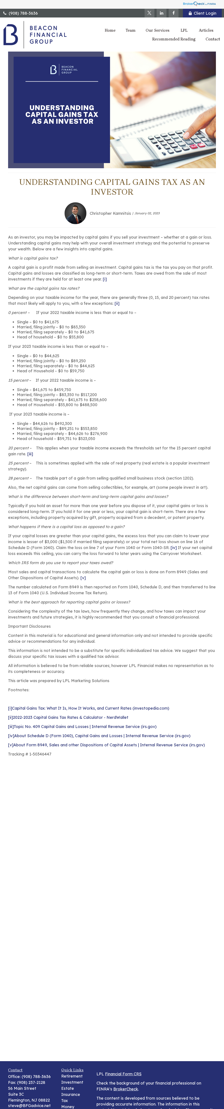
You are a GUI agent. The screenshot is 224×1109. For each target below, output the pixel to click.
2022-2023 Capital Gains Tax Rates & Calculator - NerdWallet (70, 717)
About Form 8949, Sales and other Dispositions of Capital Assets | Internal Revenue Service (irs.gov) (109, 744)
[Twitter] (149, 13)
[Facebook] (173, 13)
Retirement (72, 1076)
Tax (64, 1100)
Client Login (205, 13)
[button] (110, 30)
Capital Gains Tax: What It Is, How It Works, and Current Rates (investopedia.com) (90, 708)
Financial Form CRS (123, 1073)
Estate (67, 1088)
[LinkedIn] (161, 13)
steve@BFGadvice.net (29, 1105)
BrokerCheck (125, 1089)
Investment (72, 1082)
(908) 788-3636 (23, 13)
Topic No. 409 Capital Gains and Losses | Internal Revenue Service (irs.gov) (85, 726)
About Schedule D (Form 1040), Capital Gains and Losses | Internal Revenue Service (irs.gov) (102, 735)
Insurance (70, 1094)
